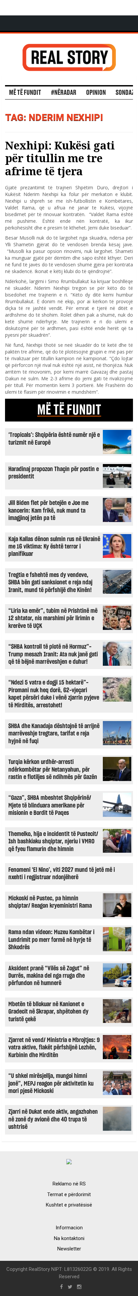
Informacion (69, 1228)
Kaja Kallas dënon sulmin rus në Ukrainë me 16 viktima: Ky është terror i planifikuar (54, 547)
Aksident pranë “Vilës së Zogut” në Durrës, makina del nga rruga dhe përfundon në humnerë (48, 976)
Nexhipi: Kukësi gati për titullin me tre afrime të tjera (60, 158)
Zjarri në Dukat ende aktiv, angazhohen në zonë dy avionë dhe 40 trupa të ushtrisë (53, 1119)
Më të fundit (25, 92)
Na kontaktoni (69, 1238)
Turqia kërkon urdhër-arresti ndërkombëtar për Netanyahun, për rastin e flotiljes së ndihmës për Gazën (52, 769)
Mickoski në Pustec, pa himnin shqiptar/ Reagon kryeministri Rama (50, 902)
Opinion (96, 92)
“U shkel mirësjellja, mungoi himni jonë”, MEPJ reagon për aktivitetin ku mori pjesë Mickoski (50, 1083)
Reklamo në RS (69, 1184)
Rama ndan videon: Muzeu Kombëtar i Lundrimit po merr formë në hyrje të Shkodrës (51, 940)
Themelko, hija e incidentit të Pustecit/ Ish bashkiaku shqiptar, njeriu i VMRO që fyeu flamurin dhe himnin (53, 841)
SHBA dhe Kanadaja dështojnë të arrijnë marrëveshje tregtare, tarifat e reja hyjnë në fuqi (53, 733)
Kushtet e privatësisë (69, 1205)
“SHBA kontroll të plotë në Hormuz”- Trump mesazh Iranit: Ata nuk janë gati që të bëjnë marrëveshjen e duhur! (53, 654)
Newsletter (69, 1249)
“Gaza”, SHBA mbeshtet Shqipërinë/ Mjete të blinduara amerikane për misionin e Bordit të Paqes (49, 805)
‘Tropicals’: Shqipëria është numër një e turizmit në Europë (54, 439)
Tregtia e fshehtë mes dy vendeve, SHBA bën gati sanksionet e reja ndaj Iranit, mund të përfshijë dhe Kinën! (50, 582)
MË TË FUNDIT (69, 410)
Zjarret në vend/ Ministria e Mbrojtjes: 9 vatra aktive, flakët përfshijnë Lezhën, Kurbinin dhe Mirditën (54, 1047)
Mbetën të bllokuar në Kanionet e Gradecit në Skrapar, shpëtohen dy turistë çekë (48, 1012)
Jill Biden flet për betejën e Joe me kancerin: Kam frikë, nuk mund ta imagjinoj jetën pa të (48, 510)
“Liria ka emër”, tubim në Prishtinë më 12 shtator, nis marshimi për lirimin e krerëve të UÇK (52, 618)
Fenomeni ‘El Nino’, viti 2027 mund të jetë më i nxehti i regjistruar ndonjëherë (61, 874)
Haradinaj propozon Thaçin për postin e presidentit (53, 473)
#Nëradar (63, 92)
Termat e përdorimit (69, 1194)
